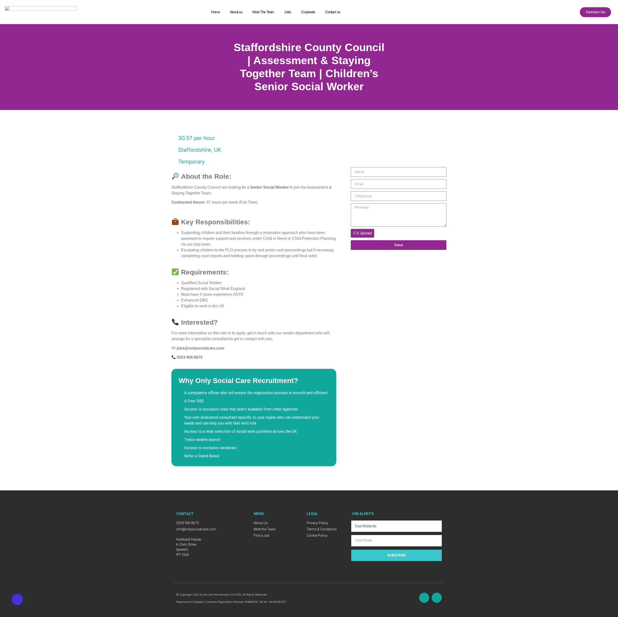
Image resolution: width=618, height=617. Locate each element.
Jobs (287, 12)
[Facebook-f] (424, 598)
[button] (17, 599)
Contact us (332, 12)
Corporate (308, 12)
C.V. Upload (362, 233)
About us (236, 12)
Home (215, 12)
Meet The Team (263, 12)
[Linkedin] (437, 598)
